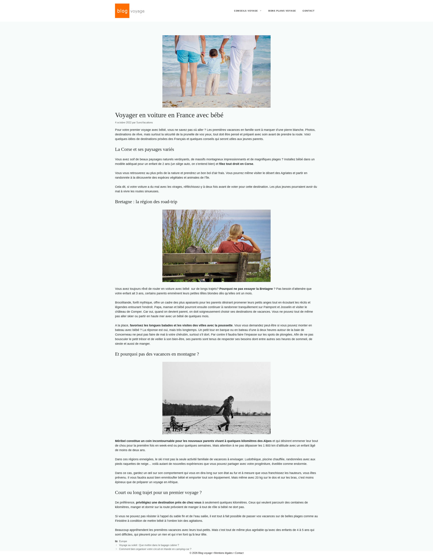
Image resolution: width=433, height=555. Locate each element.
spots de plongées (280, 334)
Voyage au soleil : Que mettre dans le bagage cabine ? (149, 545)
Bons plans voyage (282, 11)
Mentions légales (223, 552)
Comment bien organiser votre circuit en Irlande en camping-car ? (155, 549)
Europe (123, 541)
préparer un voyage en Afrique (157, 482)
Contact (309, 11)
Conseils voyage (246, 11)
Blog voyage (205, 552)
